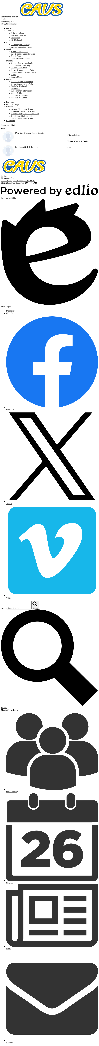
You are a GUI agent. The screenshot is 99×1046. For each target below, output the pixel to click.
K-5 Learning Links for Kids (23, 54)
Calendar (10, 313)
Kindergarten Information (21, 91)
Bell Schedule (17, 40)
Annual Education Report (21, 47)
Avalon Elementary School (22, 109)
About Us (5, 125)
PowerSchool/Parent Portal (22, 84)
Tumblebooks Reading (20, 65)
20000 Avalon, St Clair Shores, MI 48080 (18, 180)
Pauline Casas (23, 133)
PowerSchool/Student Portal (22, 70)
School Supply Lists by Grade (23, 72)
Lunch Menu (16, 77)
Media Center (16, 56)
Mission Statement (18, 35)
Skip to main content (9, 17)
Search (4, 608)
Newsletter (15, 88)
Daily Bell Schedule (19, 86)
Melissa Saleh (22, 147)
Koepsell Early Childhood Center (25, 114)
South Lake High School (21, 116)
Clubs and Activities (19, 51)
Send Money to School (20, 58)
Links (13, 75)
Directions (15, 38)
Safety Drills (16, 93)
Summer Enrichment (19, 95)
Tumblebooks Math (19, 68)
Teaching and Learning (20, 45)
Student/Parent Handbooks (22, 63)
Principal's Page (17, 33)
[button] (10, 31)
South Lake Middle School (22, 118)
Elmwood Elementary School (23, 111)
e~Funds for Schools (19, 98)
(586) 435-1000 (13, 183)
